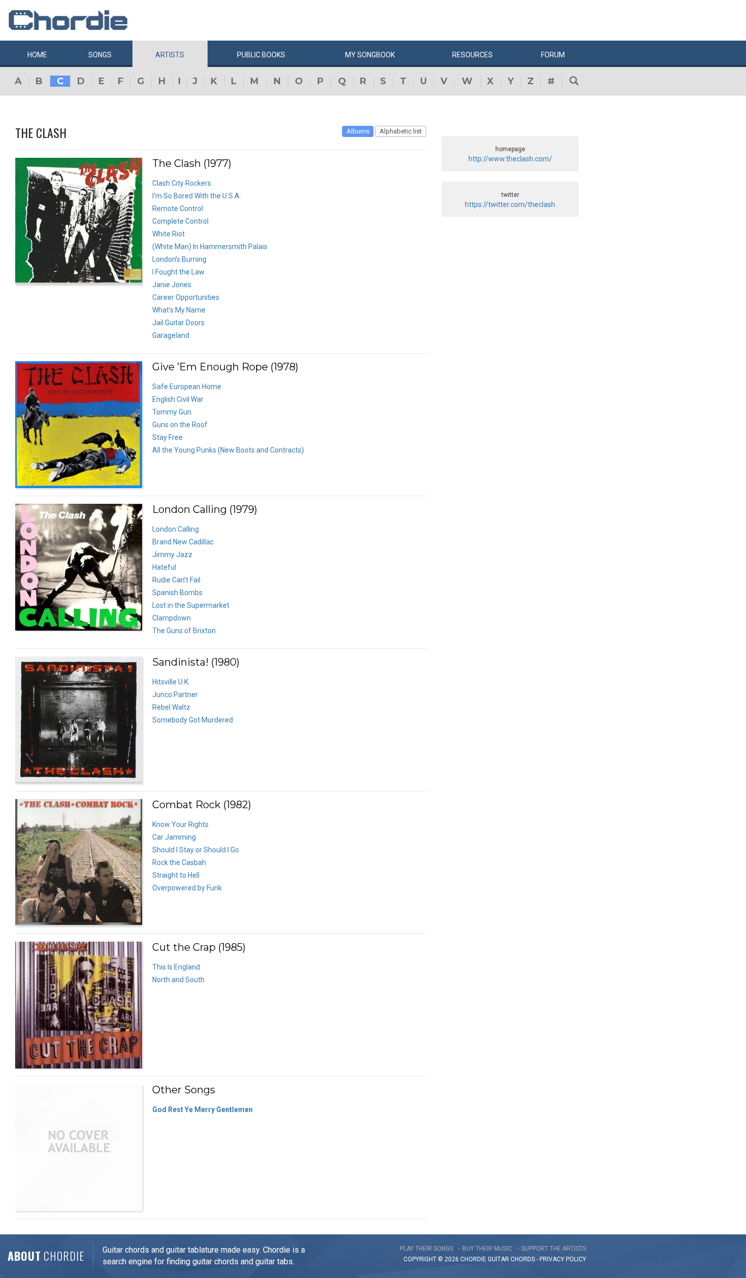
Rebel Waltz (171, 707)
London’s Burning (179, 259)
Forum (553, 55)
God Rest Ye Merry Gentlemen (202, 1110)
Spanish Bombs (177, 593)
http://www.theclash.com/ (510, 159)
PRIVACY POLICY (562, 1259)
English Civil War (178, 399)
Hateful (164, 567)
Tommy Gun (171, 412)
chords (523, 1259)
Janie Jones (171, 285)
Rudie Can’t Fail (176, 580)
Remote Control (177, 208)
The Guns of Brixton (184, 631)
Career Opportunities (185, 297)
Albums (358, 131)
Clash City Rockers (181, 183)
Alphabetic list (401, 131)
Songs (100, 55)
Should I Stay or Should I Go (195, 850)
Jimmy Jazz (172, 554)
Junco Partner (175, 694)
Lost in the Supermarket (190, 605)
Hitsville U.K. (171, 682)
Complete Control (180, 221)
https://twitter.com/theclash (510, 204)
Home (37, 55)
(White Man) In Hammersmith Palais (209, 247)
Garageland (170, 335)
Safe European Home (186, 387)
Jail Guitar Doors (178, 323)
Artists (169, 55)
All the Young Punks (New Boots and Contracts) (228, 450)
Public (261, 55)
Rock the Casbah (179, 862)
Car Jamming (174, 837)
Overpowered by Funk (187, 888)
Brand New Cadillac (183, 542)
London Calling (175, 529)
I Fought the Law (178, 272)
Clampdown (171, 618)
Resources (472, 55)
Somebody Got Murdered (192, 720)
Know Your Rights (180, 824)
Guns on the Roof (180, 425)
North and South (178, 980)
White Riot (168, 234)
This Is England (176, 967)
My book (370, 55)
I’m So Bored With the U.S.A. (196, 196)
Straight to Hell (175, 875)
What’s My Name (179, 310)
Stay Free (167, 437)
